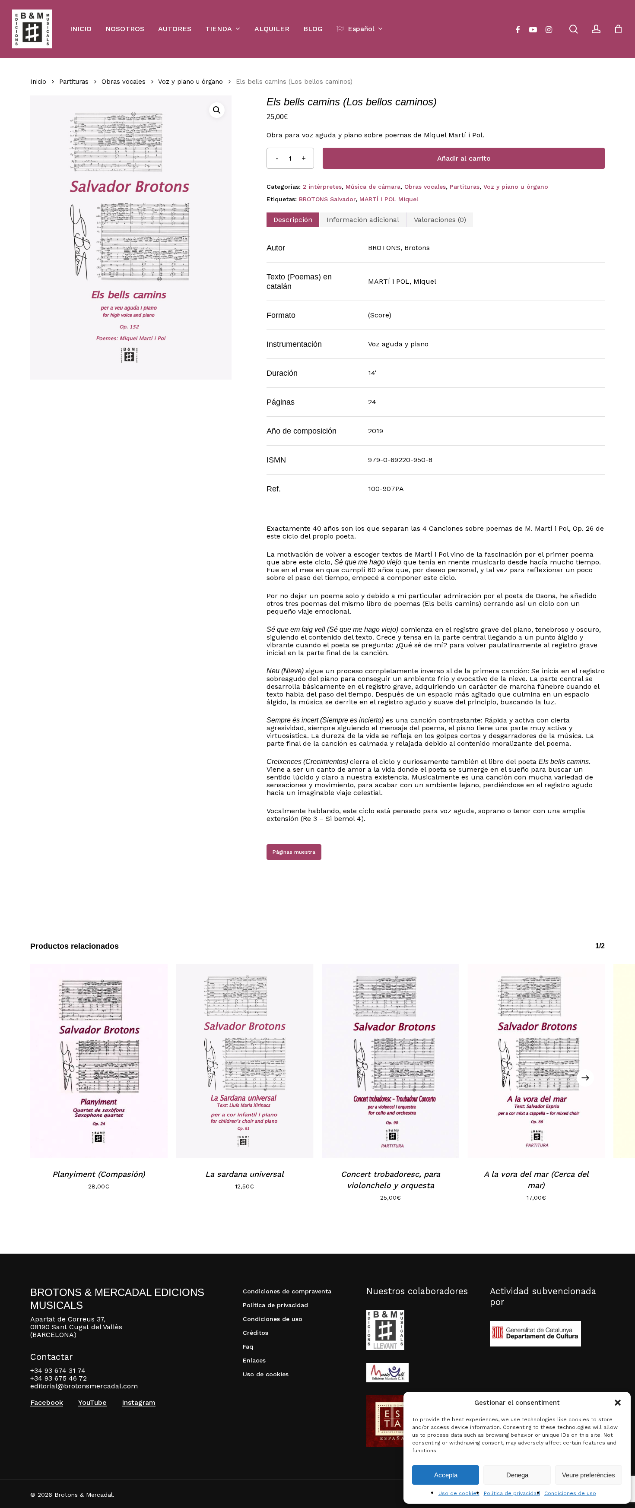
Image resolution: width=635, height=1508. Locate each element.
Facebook (46, 1403)
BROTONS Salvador (327, 199)
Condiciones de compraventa (287, 1291)
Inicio (38, 82)
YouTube (92, 1403)
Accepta (445, 1475)
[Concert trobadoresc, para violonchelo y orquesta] (390, 1061)
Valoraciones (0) (440, 219)
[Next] (585, 1078)
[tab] (293, 219)
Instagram (139, 1403)
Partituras (74, 82)
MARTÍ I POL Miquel (388, 199)
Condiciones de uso (570, 1493)
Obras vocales (124, 82)
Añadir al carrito (464, 158)
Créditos (255, 1332)
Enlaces (254, 1360)
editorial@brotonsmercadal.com (84, 1386)
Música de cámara (373, 186)
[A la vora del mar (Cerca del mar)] (536, 1061)
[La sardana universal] (245, 1061)
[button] (617, 1402)
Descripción (292, 219)
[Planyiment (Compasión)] (99, 1061)
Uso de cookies (458, 1493)
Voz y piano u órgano (190, 82)
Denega (517, 1475)
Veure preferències (588, 1475)
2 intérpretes (322, 186)
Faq (248, 1346)
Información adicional (363, 219)
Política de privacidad (512, 1493)
